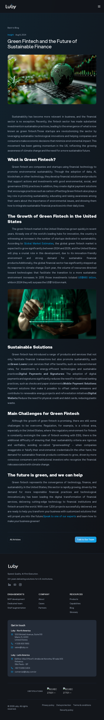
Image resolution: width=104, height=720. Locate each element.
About (41, 599)
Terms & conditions (82, 705)
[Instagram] (20, 585)
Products (74, 599)
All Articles (15, 539)
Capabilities (75, 603)
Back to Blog (13, 27)
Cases (41, 603)
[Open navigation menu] (99, 6)
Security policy (66, 710)
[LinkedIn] (9, 585)
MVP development (16, 599)
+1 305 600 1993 (22, 643)
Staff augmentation (17, 608)
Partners (42, 608)
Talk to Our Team (85, 539)
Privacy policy (48, 705)
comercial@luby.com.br (25, 671)
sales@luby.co (21, 647)
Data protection (63, 705)
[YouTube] (15, 585)
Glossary (74, 612)
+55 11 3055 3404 (22, 668)
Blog (72, 608)
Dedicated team (15, 603)
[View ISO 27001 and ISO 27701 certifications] (62, 691)
